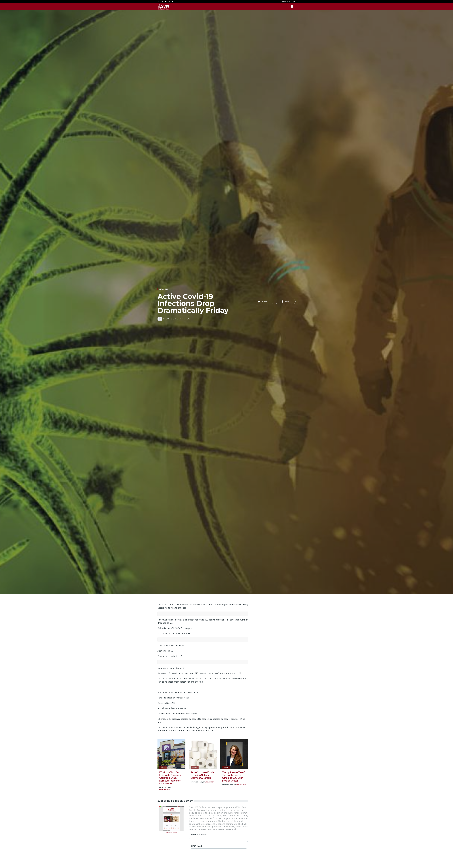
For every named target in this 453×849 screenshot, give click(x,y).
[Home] (163, 6)
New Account (286, 1)
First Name (196, 846)
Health (163, 289)
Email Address (198, 835)
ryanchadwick (164, 789)
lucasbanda (209, 782)
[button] (262, 301)
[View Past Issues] (171, 818)
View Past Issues (171, 832)
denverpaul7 (241, 785)
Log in (294, 1)
